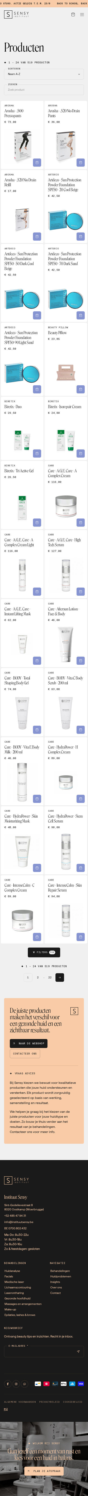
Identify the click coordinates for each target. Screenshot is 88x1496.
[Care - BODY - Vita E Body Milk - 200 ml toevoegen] (37, 799)
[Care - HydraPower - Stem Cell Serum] (65, 840)
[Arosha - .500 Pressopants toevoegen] (37, 163)
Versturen (78, 1351)
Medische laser (14, 1282)
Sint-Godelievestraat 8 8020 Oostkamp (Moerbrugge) (24, 1207)
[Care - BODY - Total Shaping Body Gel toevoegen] (37, 730)
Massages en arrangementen (23, 1304)
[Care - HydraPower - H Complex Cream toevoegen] (81, 799)
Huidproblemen (60, 1276)
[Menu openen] (82, 14)
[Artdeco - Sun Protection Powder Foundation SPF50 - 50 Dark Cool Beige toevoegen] (37, 315)
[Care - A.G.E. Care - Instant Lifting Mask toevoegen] (37, 661)
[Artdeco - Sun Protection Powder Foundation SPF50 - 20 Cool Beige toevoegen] (81, 236)
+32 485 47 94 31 (15, 1215)
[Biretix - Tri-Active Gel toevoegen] (37, 522)
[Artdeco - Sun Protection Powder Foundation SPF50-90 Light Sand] (22, 359)
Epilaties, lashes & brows (20, 1315)
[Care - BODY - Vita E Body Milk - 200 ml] (22, 771)
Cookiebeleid (72, 1402)
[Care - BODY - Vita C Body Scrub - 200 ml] (65, 702)
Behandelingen (60, 1271)
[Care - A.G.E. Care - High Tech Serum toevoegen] (81, 592)
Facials (9, 1276)
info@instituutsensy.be (18, 1222)
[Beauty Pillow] (65, 359)
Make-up (10, 1309)
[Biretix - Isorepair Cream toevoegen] (81, 453)
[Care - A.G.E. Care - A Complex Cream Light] (22, 564)
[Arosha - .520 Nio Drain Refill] (22, 206)
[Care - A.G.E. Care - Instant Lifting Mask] (22, 633)
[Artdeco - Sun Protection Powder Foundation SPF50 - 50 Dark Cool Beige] (22, 283)
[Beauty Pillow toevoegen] (81, 389)
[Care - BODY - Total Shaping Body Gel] (22, 702)
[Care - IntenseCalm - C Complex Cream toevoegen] (37, 937)
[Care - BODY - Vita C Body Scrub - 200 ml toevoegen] (81, 730)
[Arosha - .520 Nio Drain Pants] (65, 135)
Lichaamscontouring (18, 1287)
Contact (55, 1293)
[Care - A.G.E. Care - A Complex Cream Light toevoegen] (37, 592)
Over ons (56, 1287)
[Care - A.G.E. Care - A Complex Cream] (65, 495)
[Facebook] (7, 1384)
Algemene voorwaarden (20, 1402)
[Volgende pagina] (59, 977)
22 (50, 977)
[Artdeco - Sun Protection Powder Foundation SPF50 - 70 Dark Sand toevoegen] (81, 315)
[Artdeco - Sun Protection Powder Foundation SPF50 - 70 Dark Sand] (65, 283)
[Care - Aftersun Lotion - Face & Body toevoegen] (81, 661)
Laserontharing (14, 1293)
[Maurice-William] (5, 1409)
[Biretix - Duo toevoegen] (37, 453)
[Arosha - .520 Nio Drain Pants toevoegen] (81, 163)
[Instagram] (16, 1384)
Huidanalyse (12, 1271)
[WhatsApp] (24, 1384)
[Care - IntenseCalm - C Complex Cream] (22, 909)
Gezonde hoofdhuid (17, 1298)
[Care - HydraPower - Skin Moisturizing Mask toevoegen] (37, 868)
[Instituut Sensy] (16, 14)
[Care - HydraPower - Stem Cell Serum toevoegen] (81, 868)
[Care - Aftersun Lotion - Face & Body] (65, 633)
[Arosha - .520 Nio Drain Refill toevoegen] (37, 236)
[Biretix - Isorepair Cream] (65, 428)
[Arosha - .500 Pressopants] (22, 135)
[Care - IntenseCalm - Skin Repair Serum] (65, 909)
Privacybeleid (49, 1402)
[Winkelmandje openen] (73, 14)
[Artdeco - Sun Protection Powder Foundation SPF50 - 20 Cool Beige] (65, 206)
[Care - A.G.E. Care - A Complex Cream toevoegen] (81, 522)
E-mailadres (18, 1346)
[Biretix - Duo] (22, 428)
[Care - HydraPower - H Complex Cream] (65, 771)
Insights (55, 1282)
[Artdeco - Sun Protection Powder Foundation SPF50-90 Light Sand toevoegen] (37, 389)
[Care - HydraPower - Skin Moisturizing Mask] (22, 840)
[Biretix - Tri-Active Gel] (22, 495)
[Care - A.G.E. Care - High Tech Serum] (65, 564)
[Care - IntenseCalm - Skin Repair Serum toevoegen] (81, 937)
